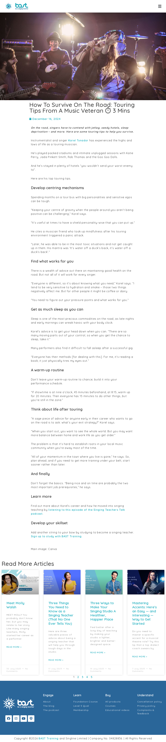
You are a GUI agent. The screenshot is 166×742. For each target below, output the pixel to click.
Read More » (14, 647)
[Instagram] (16, 718)
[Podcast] (31, 718)
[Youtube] (23, 718)
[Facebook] (8, 718)
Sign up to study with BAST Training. (56, 536)
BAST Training (49, 738)
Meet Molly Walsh (15, 605)
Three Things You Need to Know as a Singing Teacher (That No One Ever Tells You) (60, 613)
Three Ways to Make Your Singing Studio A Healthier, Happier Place (103, 611)
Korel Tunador (78, 140)
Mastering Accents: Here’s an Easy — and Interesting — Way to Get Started (144, 613)
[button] (160, 6)
